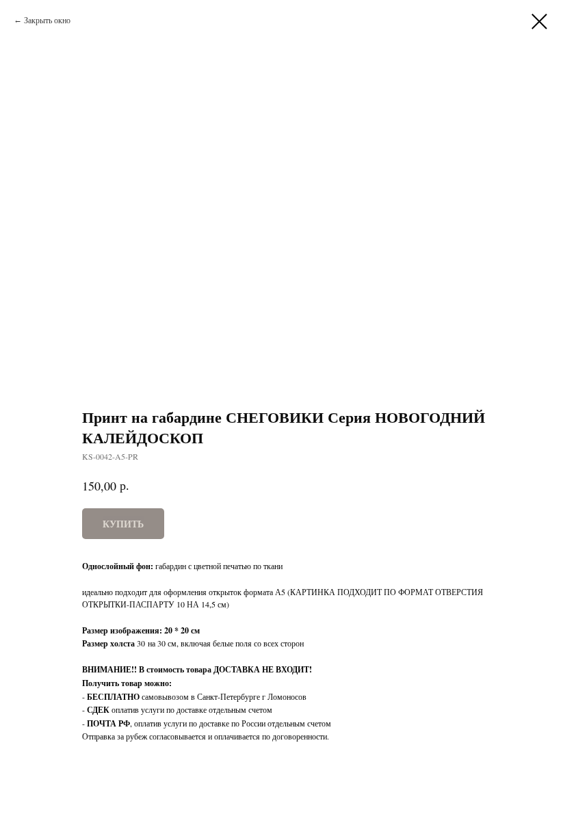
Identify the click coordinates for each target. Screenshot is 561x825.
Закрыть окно (47, 19)
